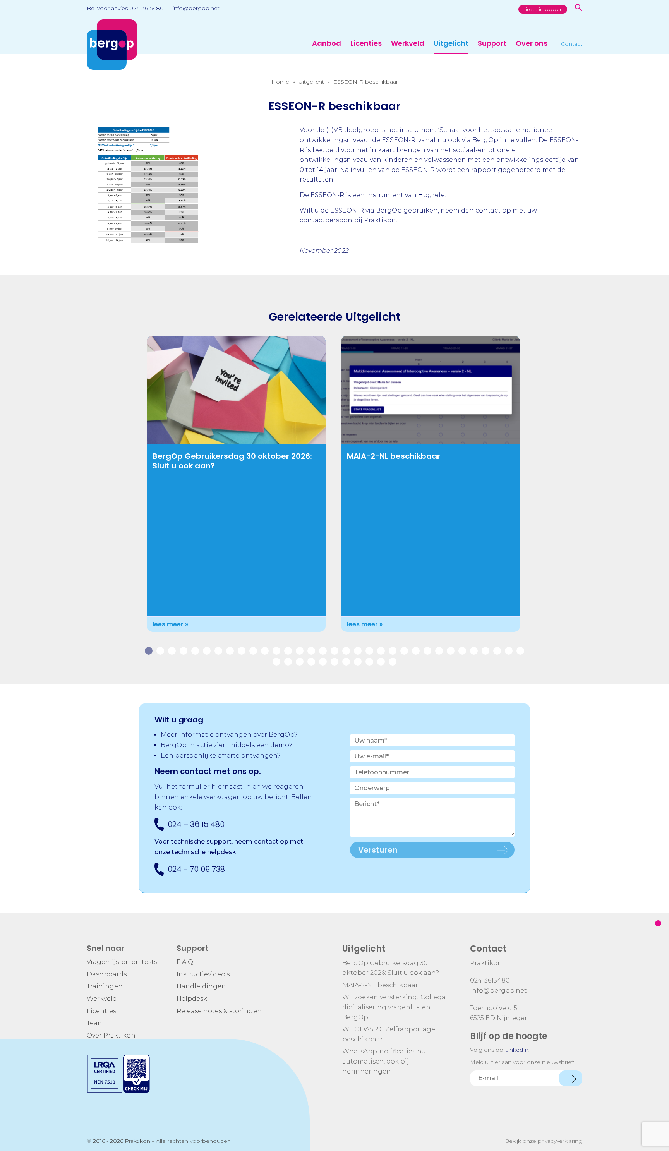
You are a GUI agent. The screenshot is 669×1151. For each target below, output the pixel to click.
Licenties (366, 44)
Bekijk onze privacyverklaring (543, 1140)
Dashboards (107, 974)
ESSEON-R (398, 140)
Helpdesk (192, 998)
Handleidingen (201, 986)
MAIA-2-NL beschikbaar (393, 456)
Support (492, 44)
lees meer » (170, 624)
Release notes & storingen (219, 1011)
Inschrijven (570, 1078)
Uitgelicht (451, 44)
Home (280, 81)
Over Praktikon (111, 1035)
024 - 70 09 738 (196, 869)
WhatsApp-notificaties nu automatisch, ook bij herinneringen (384, 1061)
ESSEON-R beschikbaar (365, 81)
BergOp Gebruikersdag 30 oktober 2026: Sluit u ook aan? (232, 461)
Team (95, 1023)
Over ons (531, 44)
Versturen (378, 849)
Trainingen (105, 986)
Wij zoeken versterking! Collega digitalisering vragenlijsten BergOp (394, 1007)
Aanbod (326, 44)
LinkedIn (516, 1049)
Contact (571, 44)
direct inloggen (542, 9)
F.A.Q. (185, 962)
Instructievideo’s (203, 974)
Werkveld (407, 44)
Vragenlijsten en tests (122, 962)
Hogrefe (431, 195)
